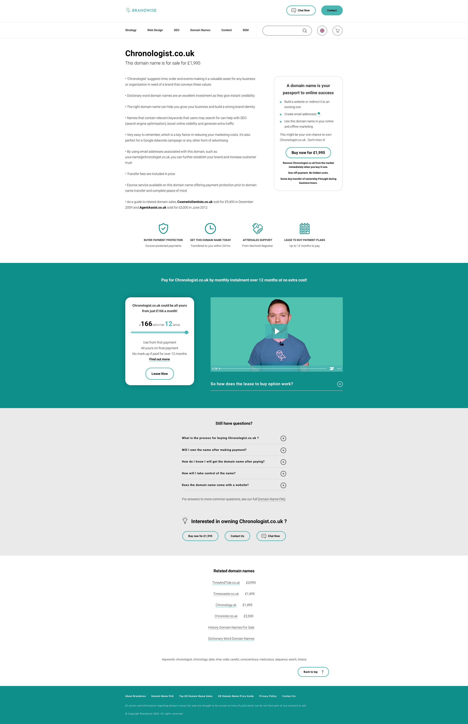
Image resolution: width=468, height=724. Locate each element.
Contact (332, 10)
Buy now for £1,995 (308, 152)
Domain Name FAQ (271, 499)
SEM (246, 30)
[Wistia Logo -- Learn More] (331, 368)
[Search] (304, 32)
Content (226, 30)
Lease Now (160, 374)
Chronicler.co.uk (226, 616)
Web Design (155, 30)
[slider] (273, 368)
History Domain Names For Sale (231, 627)
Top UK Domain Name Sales (196, 696)
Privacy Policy (268, 696)
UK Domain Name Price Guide (236, 696)
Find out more (159, 359)
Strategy (130, 30)
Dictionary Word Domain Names (231, 638)
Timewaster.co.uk (226, 594)
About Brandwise (135, 696)
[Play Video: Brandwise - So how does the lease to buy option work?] (276, 331)
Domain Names (200, 30)
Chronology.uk (226, 605)
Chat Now (304, 10)
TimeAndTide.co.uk (226, 583)
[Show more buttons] (339, 368)
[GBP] (322, 30)
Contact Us (237, 536)
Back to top (311, 672)
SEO (176, 30)
